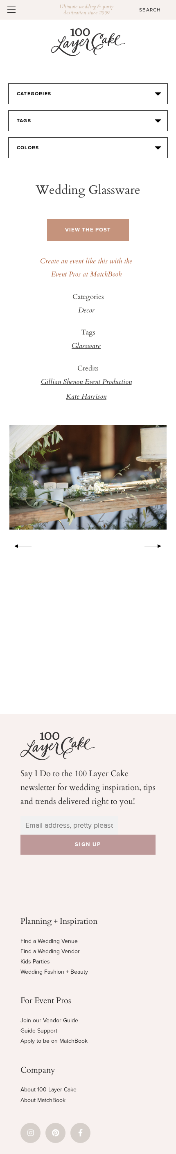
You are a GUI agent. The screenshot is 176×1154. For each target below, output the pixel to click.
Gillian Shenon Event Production (86, 382)
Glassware (86, 346)
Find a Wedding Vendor (50, 951)
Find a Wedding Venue (49, 941)
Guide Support (38, 1030)
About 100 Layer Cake (48, 1089)
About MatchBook (42, 1100)
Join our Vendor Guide (49, 1020)
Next (157, 544)
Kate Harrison (86, 397)
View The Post (88, 230)
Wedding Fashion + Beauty (54, 971)
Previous (19, 544)
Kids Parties (35, 961)
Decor (86, 311)
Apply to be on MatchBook (54, 1040)
